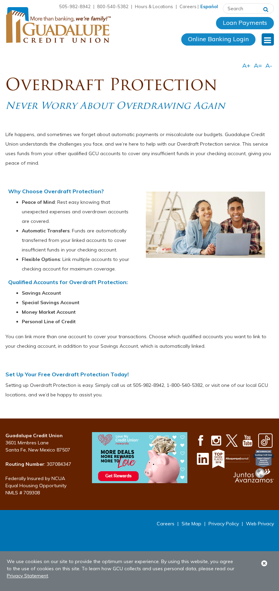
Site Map (191, 524)
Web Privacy (260, 524)
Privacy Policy (223, 524)
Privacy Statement (27, 576)
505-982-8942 (75, 6)
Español (209, 6)
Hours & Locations (154, 6)
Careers (188, 6)
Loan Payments (245, 23)
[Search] (266, 8)
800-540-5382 (112, 6)
